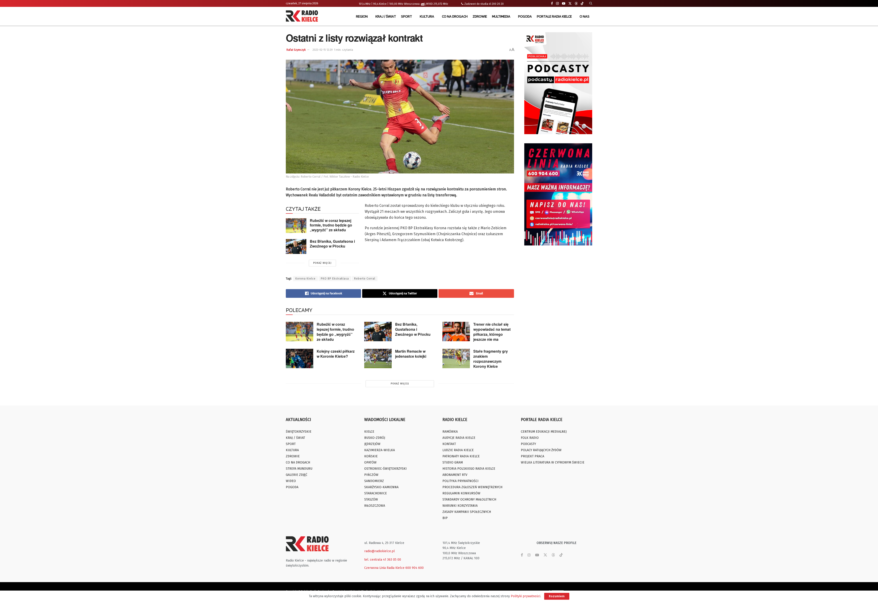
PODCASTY (528, 444)
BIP (445, 518)
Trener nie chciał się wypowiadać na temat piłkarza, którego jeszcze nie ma (492, 332)
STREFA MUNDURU (299, 469)
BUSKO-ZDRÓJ (374, 438)
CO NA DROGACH (455, 16)
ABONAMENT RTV (454, 475)
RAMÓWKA (450, 432)
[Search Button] (590, 3)
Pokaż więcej (322, 262)
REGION (362, 16)
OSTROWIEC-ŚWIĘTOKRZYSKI (385, 469)
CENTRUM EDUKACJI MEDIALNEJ (544, 432)
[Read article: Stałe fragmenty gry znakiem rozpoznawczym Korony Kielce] (456, 358)
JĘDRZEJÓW (372, 444)
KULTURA (427, 16)
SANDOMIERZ (374, 481)
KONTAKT (449, 444)
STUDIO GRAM (452, 462)
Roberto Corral (364, 278)
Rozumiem (557, 596)
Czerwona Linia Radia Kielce (384, 568)
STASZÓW (371, 499)
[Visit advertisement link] (558, 83)
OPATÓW (370, 462)
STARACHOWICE (375, 493)
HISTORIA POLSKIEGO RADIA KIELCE (468, 469)
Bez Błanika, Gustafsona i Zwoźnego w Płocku (332, 244)
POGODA (525, 16)
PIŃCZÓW (371, 475)
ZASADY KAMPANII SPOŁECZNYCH (466, 512)
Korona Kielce (305, 278)
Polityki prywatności (525, 596)
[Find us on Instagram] (557, 3)
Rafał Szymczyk (296, 49)
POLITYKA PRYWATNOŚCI (460, 481)
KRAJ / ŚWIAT (385, 16)
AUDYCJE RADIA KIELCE (458, 438)
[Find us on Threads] (576, 3)
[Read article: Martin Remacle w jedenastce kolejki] (378, 358)
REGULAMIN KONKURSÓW (461, 493)
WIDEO (291, 481)
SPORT (406, 16)
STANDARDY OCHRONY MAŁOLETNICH (469, 499)
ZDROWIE (480, 16)
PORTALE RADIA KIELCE (554, 16)
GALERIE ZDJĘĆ (296, 475)
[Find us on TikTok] (582, 3)
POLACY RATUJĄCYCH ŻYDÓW (541, 450)
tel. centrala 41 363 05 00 (382, 560)
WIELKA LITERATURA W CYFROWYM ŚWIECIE (552, 462)
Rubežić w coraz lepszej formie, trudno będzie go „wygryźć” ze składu (331, 225)
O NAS (584, 16)
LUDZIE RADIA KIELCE (458, 450)
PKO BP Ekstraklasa (335, 278)
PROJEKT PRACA (532, 456)
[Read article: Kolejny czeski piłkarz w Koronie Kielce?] (299, 358)
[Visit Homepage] (303, 16)
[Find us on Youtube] (563, 3)
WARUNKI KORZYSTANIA (460, 506)
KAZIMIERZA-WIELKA (379, 450)
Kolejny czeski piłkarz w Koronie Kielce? (336, 354)
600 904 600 (414, 568)
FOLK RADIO (530, 438)
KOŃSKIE (371, 456)
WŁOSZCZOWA (374, 506)
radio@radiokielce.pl (379, 551)
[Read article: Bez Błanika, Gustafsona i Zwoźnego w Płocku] (296, 246)
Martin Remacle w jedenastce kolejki (410, 354)
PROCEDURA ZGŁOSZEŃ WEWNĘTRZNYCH (472, 487)
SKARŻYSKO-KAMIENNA (381, 487)
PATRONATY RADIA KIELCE (461, 456)
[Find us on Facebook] (552, 3)
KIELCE (369, 432)
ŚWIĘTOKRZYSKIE (298, 432)
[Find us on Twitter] (570, 3)
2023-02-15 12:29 (323, 49)
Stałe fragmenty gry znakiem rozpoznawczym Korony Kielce (490, 359)
